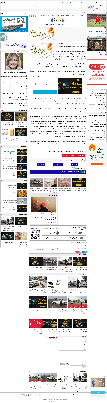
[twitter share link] (29, 16)
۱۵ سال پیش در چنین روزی (51, 228)
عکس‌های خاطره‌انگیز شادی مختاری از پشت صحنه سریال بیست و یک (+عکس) (98, 92)
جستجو (92, 3)
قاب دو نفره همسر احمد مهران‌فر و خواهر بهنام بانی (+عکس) (97, 105)
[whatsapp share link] (35, 16)
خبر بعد (73, 165)
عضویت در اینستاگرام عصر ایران (73, 228)
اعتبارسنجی (55, 340)
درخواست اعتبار (45, 92)
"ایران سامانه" (50, 401)
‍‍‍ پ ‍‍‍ (67, 15)
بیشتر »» (90, 12)
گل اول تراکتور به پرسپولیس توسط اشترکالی (98, 28)
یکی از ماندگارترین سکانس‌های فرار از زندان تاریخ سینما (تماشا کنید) (44, 213)
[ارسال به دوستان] (62, 15)
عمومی (80, 15)
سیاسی (67, 3)
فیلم (34, 3)
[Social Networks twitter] (75, 168)
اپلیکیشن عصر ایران (35, 228)
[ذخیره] (63, 15)
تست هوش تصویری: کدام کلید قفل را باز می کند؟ (97, 134)
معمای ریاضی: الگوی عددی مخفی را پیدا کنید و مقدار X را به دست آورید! (97, 123)
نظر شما (84, 336)
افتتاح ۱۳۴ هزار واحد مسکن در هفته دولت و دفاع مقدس (97, 32)
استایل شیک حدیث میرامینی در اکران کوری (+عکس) (97, 101)
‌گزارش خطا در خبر (42, 15)
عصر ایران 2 (31, 3)
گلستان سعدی (50, 233)
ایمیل (85, 344)
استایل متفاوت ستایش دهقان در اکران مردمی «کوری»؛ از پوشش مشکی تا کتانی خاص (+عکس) (98, 97)
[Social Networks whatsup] (77, 168)
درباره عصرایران (70, 395)
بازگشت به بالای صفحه (79, 391)
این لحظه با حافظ (73, 233)
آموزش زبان (26, 3)
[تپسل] (34, 76)
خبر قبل (42, 165)
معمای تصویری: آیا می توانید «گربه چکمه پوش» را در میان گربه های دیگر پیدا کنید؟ (97, 116)
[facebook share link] (31, 16)
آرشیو (96, 3)
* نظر (85, 349)
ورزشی (58, 3)
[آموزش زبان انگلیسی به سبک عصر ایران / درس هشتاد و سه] (96, 44)
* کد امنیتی (83, 361)
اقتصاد (64, 3)
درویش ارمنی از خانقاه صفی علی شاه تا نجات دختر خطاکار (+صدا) (10, 44)
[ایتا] (75, 252)
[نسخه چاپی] (61, 15)
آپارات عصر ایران (51, 238)
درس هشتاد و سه (101, 52)
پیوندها (53, 395)
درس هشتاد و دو (101, 54)
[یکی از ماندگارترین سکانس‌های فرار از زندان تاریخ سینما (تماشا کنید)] (43, 204)
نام (85, 339)
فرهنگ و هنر (49, 3)
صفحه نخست (84, 15)
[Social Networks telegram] (73, 168)
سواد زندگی (71, 3)
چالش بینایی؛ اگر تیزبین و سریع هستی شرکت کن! (98, 127)
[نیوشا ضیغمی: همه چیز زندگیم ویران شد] (14, 61)
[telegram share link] (33, 16)
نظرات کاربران (58, 165)
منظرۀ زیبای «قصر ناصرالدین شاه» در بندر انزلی (14, 93)
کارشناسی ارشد (77, 246)
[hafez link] (58, 20)
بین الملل (54, 3)
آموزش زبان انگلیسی (73, 238)
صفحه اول (104, 3)
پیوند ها (75, 3)
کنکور (72, 246)
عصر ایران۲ (76, 395)
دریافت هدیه (98, 392)
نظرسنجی (88, 3)
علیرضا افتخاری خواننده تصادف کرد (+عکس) (98, 109)
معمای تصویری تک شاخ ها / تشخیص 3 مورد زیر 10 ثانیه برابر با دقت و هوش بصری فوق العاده (97, 139)
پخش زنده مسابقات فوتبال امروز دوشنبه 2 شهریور (13, 82)
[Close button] (104, 376)
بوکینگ (50, 340)
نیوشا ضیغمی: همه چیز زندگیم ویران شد (15, 72)
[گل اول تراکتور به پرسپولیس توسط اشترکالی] (96, 20)
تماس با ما (99, 3)
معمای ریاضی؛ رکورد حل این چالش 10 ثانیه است (97, 130)
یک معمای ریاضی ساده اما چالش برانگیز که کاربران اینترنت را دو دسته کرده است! (97, 119)
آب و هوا (84, 3)
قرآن (40, 3)
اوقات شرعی (80, 3)
